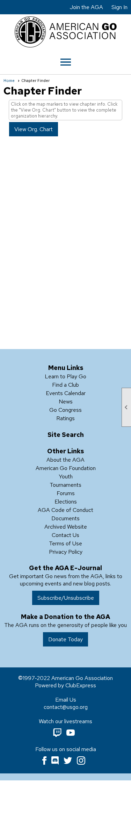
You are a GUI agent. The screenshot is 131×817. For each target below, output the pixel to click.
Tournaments (65, 485)
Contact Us (65, 535)
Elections (65, 501)
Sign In (119, 7)
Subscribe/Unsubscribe (65, 598)
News (66, 401)
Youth (66, 476)
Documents (65, 518)
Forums (66, 493)
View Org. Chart (33, 129)
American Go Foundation (66, 468)
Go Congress (65, 410)
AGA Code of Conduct (65, 510)
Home (9, 80)
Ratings (65, 418)
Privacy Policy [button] (65, 551)
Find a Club (65, 384)
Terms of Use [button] (65, 543)
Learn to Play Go (65, 376)
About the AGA (65, 459)
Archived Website (65, 526)
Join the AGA (86, 7)
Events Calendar (66, 393)
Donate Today (65, 639)
